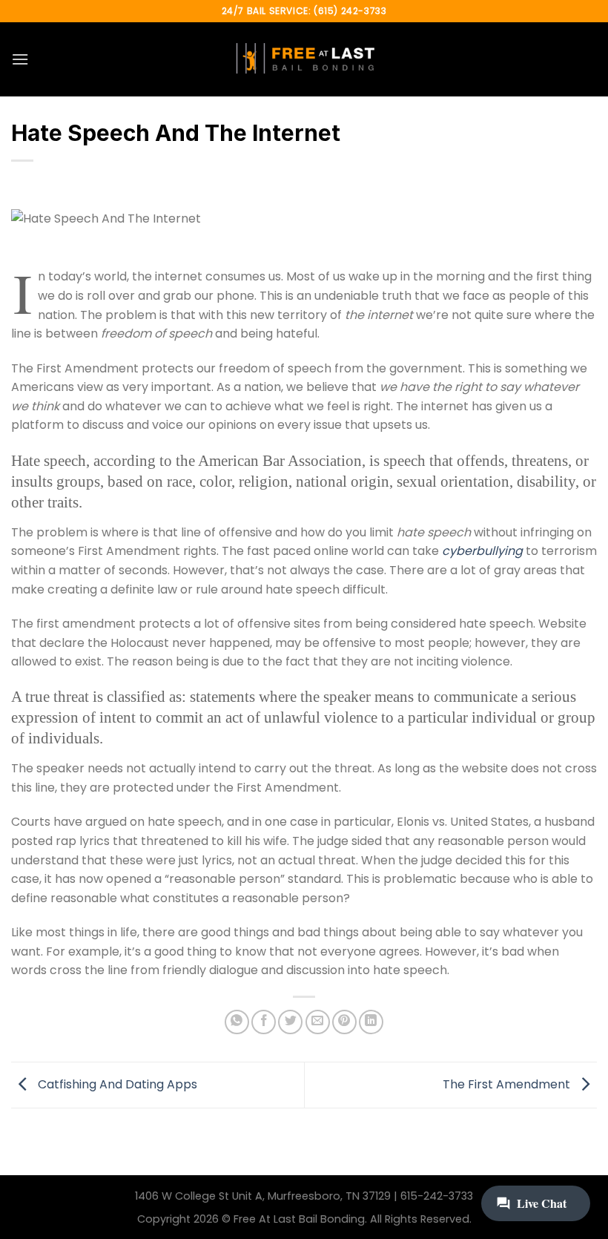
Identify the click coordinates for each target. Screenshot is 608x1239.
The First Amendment (508, 1084)
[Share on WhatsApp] (237, 1022)
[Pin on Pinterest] (344, 1022)
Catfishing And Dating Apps (116, 1084)
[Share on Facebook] (263, 1022)
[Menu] (20, 59)
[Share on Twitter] (290, 1022)
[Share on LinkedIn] (371, 1022)
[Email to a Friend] (317, 1022)
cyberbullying (482, 550)
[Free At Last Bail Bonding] (304, 59)
